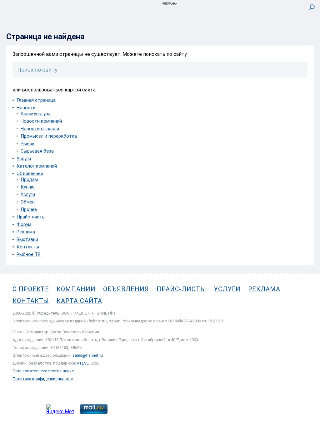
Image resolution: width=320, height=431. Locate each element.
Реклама (26, 232)
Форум (24, 224)
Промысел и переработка (49, 136)
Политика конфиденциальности (42, 378)
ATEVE (83, 363)
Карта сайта (79, 300)
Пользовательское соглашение (43, 371)
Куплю (28, 187)
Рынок (28, 143)
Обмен (28, 202)
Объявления (30, 173)
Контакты (28, 247)
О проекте (30, 289)
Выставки (27, 239)
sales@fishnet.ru (87, 355)
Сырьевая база (37, 151)
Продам (29, 179)
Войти (307, 33)
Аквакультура (36, 113)
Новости (26, 107)
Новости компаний (41, 121)
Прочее (29, 209)
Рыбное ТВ (29, 254)
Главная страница (36, 100)
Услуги (24, 158)
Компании (76, 289)
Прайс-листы (31, 217)
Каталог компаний (37, 166)
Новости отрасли (40, 128)
